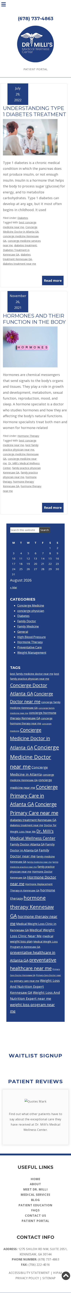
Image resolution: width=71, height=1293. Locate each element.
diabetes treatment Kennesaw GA (33, 820)
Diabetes (22, 218)
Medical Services (35, 1195)
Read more (53, 280)
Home (35, 1179)
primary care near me (26, 981)
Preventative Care (29, 647)
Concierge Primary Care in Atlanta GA (34, 796)
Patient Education (36, 1205)
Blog (35, 1200)
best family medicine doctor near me (31, 673)
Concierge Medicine (30, 606)
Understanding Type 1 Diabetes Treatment (34, 111)
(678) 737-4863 (48, 1259)
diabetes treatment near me (19, 263)
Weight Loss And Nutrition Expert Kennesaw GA (35, 986)
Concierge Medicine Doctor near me (34, 757)
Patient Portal (35, 69)
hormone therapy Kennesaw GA (32, 906)
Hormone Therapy (28, 436)
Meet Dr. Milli (35, 1189)
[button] (66, 1275)
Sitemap (49, 1278)
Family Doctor (26, 621)
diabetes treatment (25, 245)
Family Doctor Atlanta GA (27, 844)
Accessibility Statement (29, 1273)
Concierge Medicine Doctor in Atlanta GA (30, 739)
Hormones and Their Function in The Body (34, 319)
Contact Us (35, 1216)
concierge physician (30, 611)
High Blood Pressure (31, 637)
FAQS (35, 1210)
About (35, 1184)
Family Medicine (28, 626)
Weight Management (31, 653)
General (22, 632)
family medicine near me (39, 862)
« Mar (13, 587)
